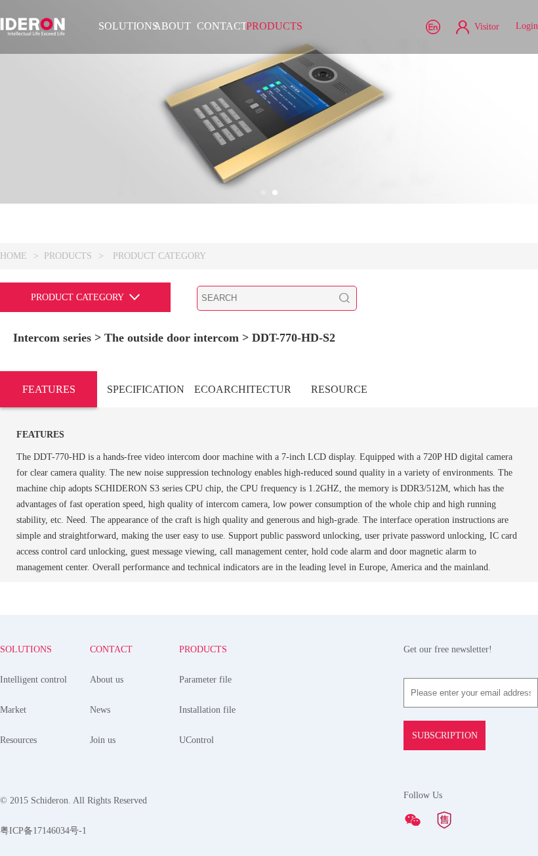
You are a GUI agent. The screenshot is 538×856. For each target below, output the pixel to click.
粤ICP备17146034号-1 (43, 831)
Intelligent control (33, 680)
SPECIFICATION (145, 389)
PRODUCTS (270, 26)
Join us (102, 740)
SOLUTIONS (123, 26)
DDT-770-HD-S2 (293, 337)
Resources (18, 740)
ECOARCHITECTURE (242, 389)
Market (13, 710)
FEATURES (48, 389)
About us (106, 680)
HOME (13, 256)
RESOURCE (339, 389)
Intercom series (52, 337)
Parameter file (205, 680)
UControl (196, 740)
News (100, 710)
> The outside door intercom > (173, 337)
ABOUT (172, 26)
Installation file (207, 710)
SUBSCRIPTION (445, 735)
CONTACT (221, 26)
